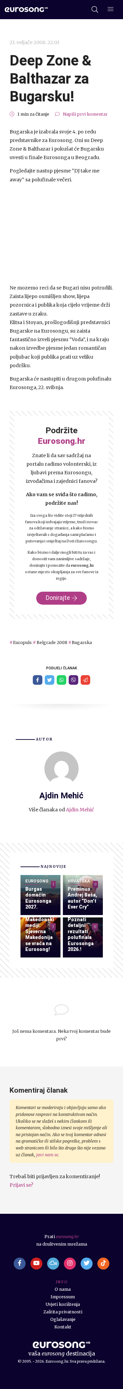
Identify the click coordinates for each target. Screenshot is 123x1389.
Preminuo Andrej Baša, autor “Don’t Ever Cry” (82, 898)
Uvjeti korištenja (63, 1304)
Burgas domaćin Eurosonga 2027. (38, 898)
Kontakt (62, 1326)
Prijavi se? (21, 1185)
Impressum (63, 1296)
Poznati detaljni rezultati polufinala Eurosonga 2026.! (81, 934)
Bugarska (82, 642)
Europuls (22, 642)
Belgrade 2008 (52, 642)
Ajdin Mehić (80, 810)
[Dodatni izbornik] (110, 10)
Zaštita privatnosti (62, 1311)
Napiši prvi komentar (85, 114)
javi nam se (47, 1154)
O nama (63, 1289)
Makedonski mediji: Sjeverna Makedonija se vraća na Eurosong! (39, 934)
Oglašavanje (63, 1319)
